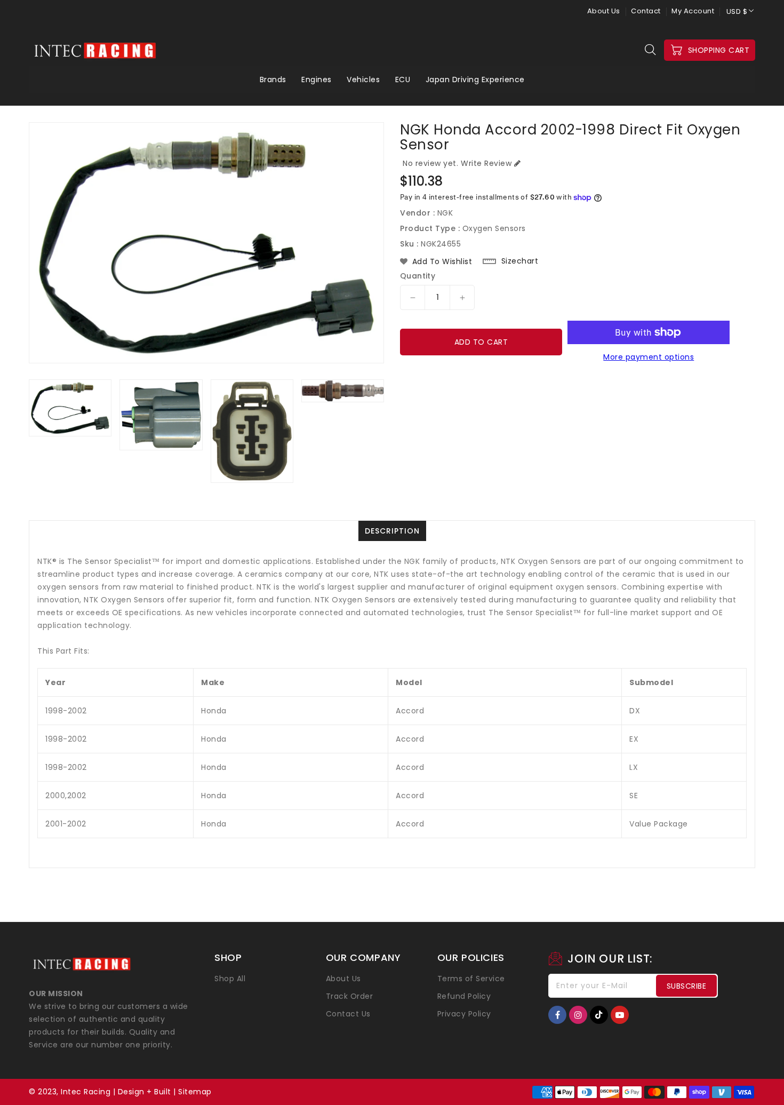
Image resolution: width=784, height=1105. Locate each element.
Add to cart (481, 342)
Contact (646, 11)
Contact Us (348, 1013)
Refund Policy (464, 996)
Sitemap (195, 1091)
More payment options (648, 357)
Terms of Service (471, 978)
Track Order (349, 996)
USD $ (737, 11)
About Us (603, 11)
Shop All (229, 978)
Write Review (486, 163)
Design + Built (144, 1091)
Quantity (417, 276)
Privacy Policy (464, 1013)
